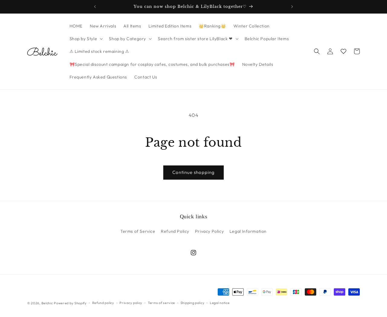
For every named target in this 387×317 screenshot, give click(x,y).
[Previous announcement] (95, 6)
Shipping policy (192, 303)
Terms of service (161, 303)
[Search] (317, 51)
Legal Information (248, 231)
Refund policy (103, 303)
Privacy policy (130, 303)
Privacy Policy (209, 231)
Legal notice (219, 303)
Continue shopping (193, 172)
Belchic (47, 303)
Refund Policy (175, 231)
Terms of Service (137, 231)
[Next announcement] (292, 6)
